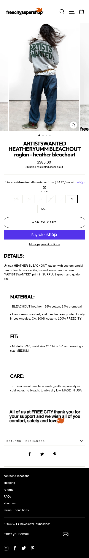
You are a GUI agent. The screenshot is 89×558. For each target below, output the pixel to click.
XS (29, 199)
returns (8, 489)
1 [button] (39, 135)
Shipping (30, 167)
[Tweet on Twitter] (44, 454)
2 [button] (43, 136)
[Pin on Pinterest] (57, 454)
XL (72, 199)
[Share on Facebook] (32, 454)
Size (44, 191)
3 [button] (47, 136)
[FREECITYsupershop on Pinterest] (32, 548)
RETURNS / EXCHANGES (25, 441)
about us (10, 503)
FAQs (7, 496)
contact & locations (16, 476)
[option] (44, 77)
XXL (43, 208)
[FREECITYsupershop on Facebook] (15, 548)
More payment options (44, 244)
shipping (9, 482)
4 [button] (50, 136)
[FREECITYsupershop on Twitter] (23, 548)
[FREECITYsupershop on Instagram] (6, 548)
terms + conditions (16, 510)
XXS (16, 199)
